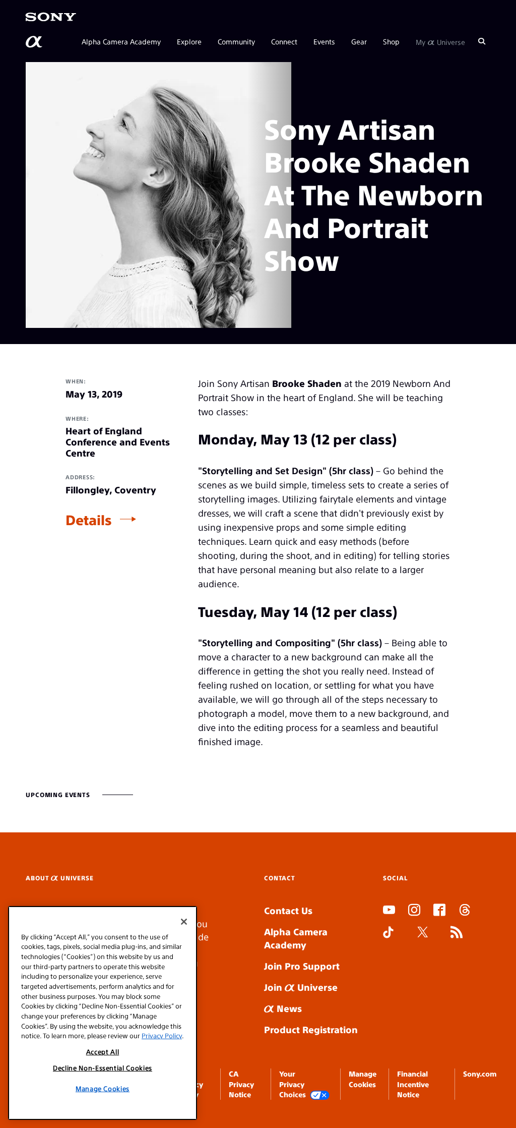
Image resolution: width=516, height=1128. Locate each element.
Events (324, 41)
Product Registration (311, 1029)
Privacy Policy (162, 1035)
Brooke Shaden (307, 383)
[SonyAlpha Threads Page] (465, 911)
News (288, 1008)
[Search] (481, 41)
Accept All (102, 1051)
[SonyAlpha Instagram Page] (414, 911)
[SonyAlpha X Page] (423, 933)
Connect (284, 41)
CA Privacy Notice (241, 1084)
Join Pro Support (302, 966)
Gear (359, 41)
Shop (391, 41)
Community (236, 41)
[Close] (184, 922)
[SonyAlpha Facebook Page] (439, 911)
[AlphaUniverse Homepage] (35, 42)
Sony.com (479, 1073)
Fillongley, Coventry (111, 489)
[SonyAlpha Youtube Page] (389, 911)
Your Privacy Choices (292, 1084)
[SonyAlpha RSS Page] (456, 933)
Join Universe (301, 987)
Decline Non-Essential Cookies (102, 1067)
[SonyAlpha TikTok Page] (388, 933)
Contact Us (288, 910)
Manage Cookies (103, 1088)
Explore (189, 41)
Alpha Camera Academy (121, 41)
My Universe (440, 41)
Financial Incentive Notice (413, 1084)
